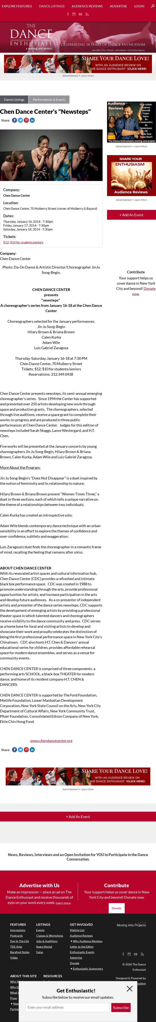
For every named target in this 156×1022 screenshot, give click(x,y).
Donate (117, 908)
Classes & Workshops (49, 935)
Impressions (17, 930)
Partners (15, 1009)
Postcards (16, 935)
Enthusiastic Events (82, 952)
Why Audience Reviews (87, 941)
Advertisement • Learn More (78, 75)
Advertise (118, 6)
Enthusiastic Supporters (88, 968)
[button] (151, 6)
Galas (39, 952)
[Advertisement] (136, 248)
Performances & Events (49, 99)
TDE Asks (16, 946)
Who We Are (18, 981)
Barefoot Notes (19, 952)
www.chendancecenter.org (51, 740)
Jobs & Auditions (46, 941)
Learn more (63, 903)
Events (40, 930)
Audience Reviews (87, 6)
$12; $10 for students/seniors (23, 242)
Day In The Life (19, 941)
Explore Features (17, 6)
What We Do (18, 992)
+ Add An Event (131, 215)
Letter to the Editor (82, 946)
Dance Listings (51, 6)
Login (139, 6)
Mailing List (77, 930)
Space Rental (44, 946)
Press (13, 998)
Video (14, 957)
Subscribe (121, 1007)
